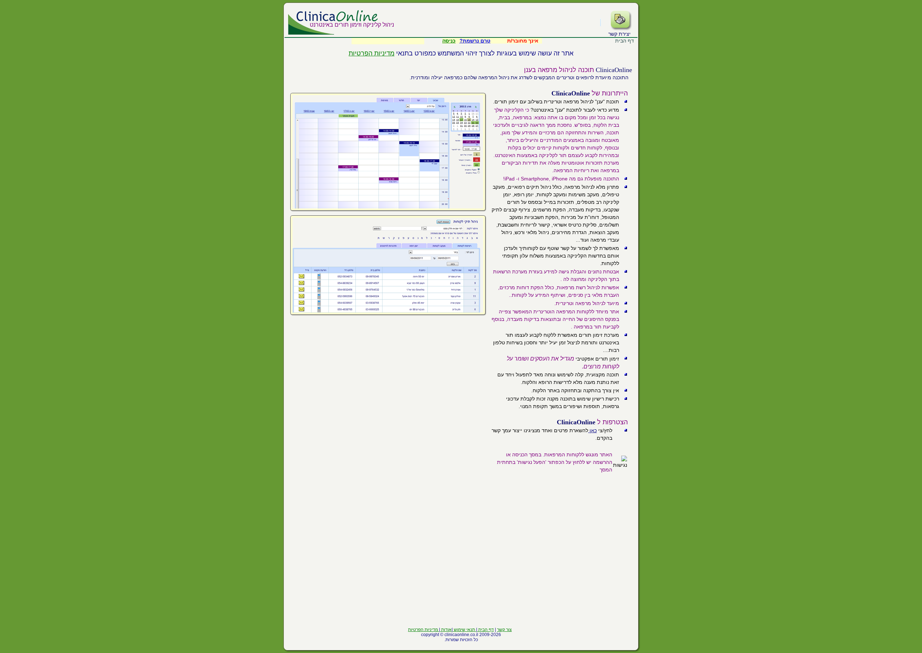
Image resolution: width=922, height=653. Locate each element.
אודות (446, 629)
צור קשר (504, 629)
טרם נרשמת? (475, 41)
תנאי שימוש (464, 629)
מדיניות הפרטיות (371, 53)
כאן (592, 430)
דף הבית (485, 629)
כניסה (449, 41)
